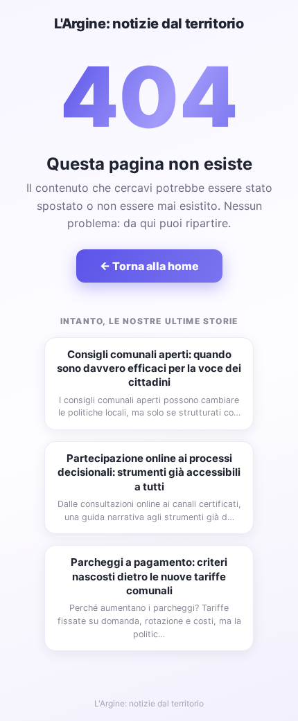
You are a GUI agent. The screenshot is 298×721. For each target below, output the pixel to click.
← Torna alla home (149, 266)
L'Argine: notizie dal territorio (148, 23)
